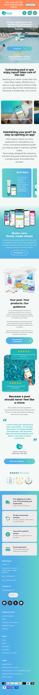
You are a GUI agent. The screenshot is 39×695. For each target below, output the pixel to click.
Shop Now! (30, 5)
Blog (4, 640)
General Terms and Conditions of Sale (16, 670)
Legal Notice (7, 664)
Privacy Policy (7, 677)
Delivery (5, 629)
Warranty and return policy (12, 674)
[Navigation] (35, 13)
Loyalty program (8, 616)
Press (4, 643)
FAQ (3, 619)
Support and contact (10, 622)
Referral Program (8, 625)
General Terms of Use (10, 667)
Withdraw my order (9, 653)
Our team (5, 646)
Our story (5, 650)
